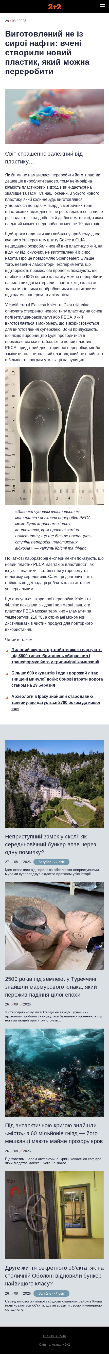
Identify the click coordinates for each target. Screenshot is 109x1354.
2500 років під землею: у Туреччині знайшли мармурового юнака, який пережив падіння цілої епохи (51, 987)
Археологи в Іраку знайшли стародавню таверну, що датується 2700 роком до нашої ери (55, 702)
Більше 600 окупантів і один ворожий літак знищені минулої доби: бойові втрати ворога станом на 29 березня (57, 679)
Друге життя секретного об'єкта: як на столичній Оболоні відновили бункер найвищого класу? (54, 1276)
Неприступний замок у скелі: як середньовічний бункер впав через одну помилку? (50, 844)
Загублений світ (51, 862)
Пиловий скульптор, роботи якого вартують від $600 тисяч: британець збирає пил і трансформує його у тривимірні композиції (56, 656)
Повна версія (54, 1336)
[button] (102, 6)
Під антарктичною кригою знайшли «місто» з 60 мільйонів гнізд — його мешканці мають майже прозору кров (54, 1133)
